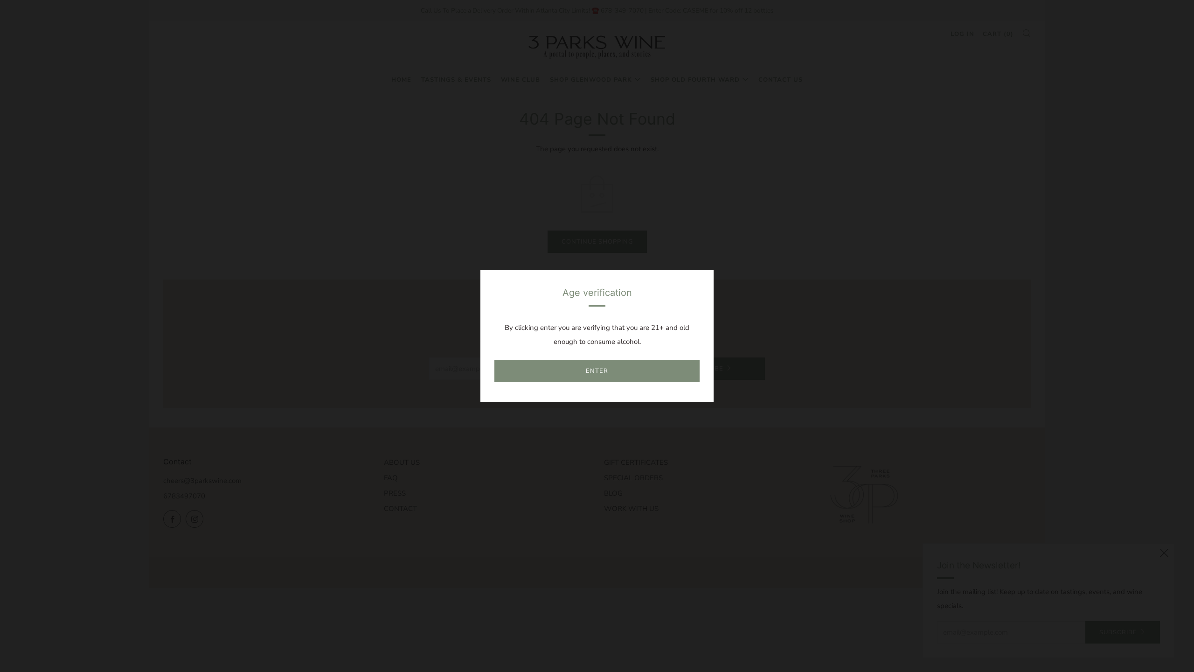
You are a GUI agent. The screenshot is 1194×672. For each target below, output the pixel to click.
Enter (597, 371)
